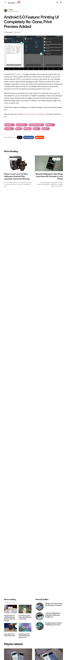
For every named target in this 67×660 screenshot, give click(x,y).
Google (51, 125)
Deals (9, 652)
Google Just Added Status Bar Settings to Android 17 (54, 604)
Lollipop (9, 128)
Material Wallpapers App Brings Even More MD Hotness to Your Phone (49, 176)
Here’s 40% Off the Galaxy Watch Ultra (9, 634)
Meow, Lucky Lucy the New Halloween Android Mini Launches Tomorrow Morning (16, 176)
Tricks (46, 128)
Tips (37, 128)
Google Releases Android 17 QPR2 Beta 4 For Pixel (53, 624)
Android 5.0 (22, 125)
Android (10, 125)
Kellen (11, 10)
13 (8, 32)
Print (19, 128)
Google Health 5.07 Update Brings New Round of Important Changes (9, 618)
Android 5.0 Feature (37, 125)
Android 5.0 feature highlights (34, 114)
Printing (28, 128)
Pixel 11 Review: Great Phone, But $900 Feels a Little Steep (25, 617)
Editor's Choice (41, 652)
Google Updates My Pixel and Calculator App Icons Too (24, 635)
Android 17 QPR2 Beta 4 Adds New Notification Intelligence (52, 615)
